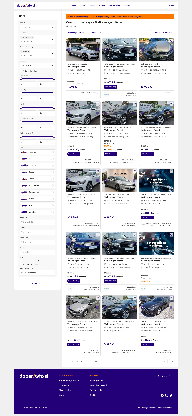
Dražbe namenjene (27, 268)
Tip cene (23, 61)
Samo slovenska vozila (31, 261)
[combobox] (35, 27)
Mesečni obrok (25, 75)
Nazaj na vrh (163, 376)
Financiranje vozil (98, 385)
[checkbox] (21, 71)
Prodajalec (24, 238)
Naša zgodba (96, 380)
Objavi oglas (65, 390)
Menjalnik (23, 218)
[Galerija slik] (83, 49)
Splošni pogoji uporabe (147, 408)
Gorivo (22, 228)
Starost (22, 23)
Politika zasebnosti (165, 408)
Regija (22, 248)
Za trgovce (64, 385)
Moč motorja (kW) (26, 133)
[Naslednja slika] (97, 49)
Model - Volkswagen (27, 47)
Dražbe (93, 395)
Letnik (22, 104)
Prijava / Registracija (69, 380)
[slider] (21, 78)
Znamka (23, 33)
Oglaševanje (96, 390)
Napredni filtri (37, 283)
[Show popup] (53, 27)
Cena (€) (23, 90)
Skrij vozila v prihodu (30, 264)
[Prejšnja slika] (68, 49)
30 (96, 361)
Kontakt (62, 395)
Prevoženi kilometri (27, 119)
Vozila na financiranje (30, 71)
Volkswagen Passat (76, 33)
